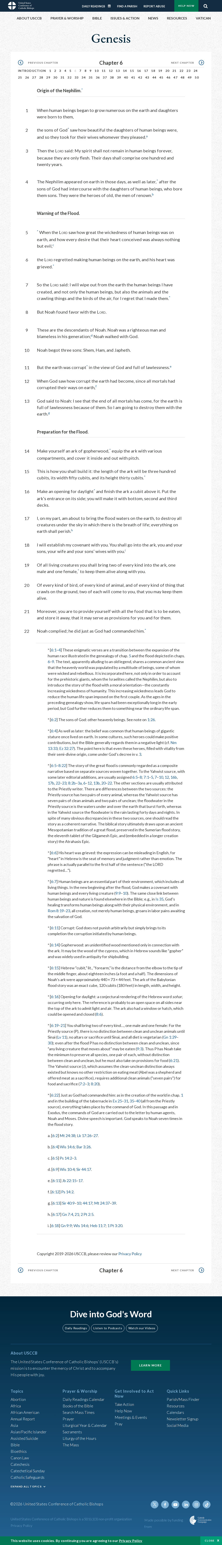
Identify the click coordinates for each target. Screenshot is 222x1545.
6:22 (55, 1095)
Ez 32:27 (66, 748)
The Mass (71, 1444)
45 (161, 77)
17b (51, 783)
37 (105, 77)
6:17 (56, 1214)
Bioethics (19, 1451)
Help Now (186, 5)
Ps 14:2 (66, 1158)
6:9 (55, 1169)
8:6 (98, 1014)
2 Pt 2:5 (87, 1214)
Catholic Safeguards (27, 1477)
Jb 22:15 (69, 1180)
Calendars (175, 1412)
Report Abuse (154, 6)
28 (41, 77)
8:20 (94, 1083)
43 (147, 77)
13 (118, 70)
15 (132, 70)
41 (133, 77)
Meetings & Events (131, 1417)
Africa (16, 1405)
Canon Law (20, 1457)
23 (188, 70)
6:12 (55, 1191)
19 (160, 70)
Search (205, 5)
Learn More (150, 1365)
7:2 (82, 1083)
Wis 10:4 (67, 1169)
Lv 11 (61, 1037)
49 (190, 77)
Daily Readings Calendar (111, 6)
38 (112, 77)
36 (98, 77)
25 (20, 77)
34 (84, 77)
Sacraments (72, 1431)
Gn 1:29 (169, 1037)
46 (168, 77)
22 (182, 70)
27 (34, 77)
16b (173, 777)
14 (125, 70)
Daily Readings (93, 6)
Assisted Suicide (24, 1438)
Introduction (32, 70)
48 (183, 77)
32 (69, 77)
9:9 (118, 893)
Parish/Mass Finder (183, 1399)
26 (27, 77)
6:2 (53, 719)
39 (119, 77)
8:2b (72, 783)
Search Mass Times (79, 1412)
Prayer (68, 1418)
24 (196, 70)
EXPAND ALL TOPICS (26, 1486)
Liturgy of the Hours (79, 1438)
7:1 (146, 777)
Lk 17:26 (84, 1135)
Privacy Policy (130, 1253)
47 (175, 77)
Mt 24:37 (102, 1203)
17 (146, 70)
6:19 (55, 1025)
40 (126, 77)
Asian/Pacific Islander (29, 1431)
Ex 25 (117, 1101)
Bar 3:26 (83, 1146)
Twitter (154, 1504)
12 (111, 70)
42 (140, 77)
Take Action (124, 1404)
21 (174, 70)
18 (153, 70)
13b (96, 783)
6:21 (174, 1060)
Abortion (18, 1399)
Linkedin (186, 1504)
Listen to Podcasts (107, 1328)
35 (91, 77)
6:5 (53, 765)
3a (80, 783)
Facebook (165, 1504)
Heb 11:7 (98, 1225)
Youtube (175, 1504)
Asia (14, 1425)
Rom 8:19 (56, 910)
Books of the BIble (78, 1405)
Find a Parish (127, 6)
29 (48, 77)
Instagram (196, 1504)
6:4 (53, 730)
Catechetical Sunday (28, 1470)
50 (197, 77)
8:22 (62, 765)
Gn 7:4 (67, 1214)
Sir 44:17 (83, 1169)
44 (154, 77)
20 (167, 70)
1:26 (151, 719)
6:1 (53, 650)
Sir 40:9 (68, 1203)
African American (25, 1412)
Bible (15, 1444)
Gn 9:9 (66, 1225)
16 (139, 70)
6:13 (56, 1203)
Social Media (177, 1425)
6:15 (55, 967)
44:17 (87, 1203)
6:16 (55, 996)
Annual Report (23, 1418)
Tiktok (207, 1504)
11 (104, 70)
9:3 (139, 1048)
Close (210, 1540)
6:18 (55, 1225)
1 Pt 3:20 (114, 1225)
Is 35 (159, 899)
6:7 (53, 881)
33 (77, 77)
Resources (175, 1405)
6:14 (55, 944)
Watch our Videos (141, 1328)
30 (55, 77)
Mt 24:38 (67, 1135)
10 (97, 70)
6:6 (53, 852)
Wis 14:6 (67, 1146)
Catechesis (20, 1464)
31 (62, 77)
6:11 (55, 927)
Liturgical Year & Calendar (85, 1425)
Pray (118, 1423)
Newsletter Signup (182, 1418)
